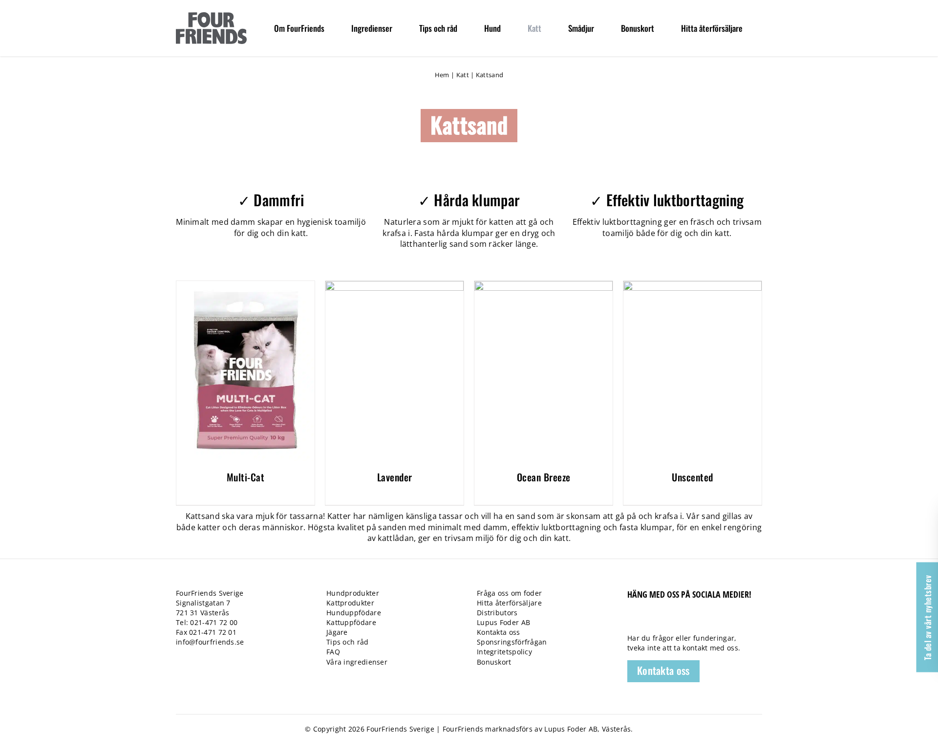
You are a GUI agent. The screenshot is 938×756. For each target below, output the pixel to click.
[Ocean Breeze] (543, 286)
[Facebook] (632, 620)
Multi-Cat (246, 477)
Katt (462, 74)
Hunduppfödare (353, 612)
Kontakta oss (498, 632)
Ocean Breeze (544, 477)
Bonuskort (494, 662)
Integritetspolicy (504, 651)
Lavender (394, 477)
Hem (442, 74)
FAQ (333, 651)
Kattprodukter (350, 602)
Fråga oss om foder (509, 593)
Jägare (337, 632)
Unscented (692, 477)
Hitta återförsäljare (509, 602)
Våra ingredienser (356, 662)
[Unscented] (692, 286)
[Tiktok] (649, 620)
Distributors (497, 612)
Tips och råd (347, 642)
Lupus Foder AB (503, 622)
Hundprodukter (352, 593)
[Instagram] (682, 620)
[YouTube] (665, 620)
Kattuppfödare (351, 622)
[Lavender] (394, 286)
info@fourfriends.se (210, 642)
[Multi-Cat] (245, 286)
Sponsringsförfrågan (512, 642)
